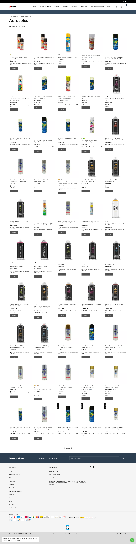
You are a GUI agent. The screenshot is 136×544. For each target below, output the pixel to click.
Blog (10, 501)
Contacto (74, 6)
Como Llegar (83, 6)
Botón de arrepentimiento (74, 533)
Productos (65, 6)
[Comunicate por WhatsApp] (132, 540)
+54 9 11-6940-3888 (54, 474)
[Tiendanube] (121, 534)
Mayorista (110, 6)
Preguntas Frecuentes (14, 498)
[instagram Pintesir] (123, 1)
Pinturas (22, 16)
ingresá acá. (65, 533)
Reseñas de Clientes (45, 6)
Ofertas (56, 6)
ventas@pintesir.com (54, 478)
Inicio (34, 6)
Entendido (18, 540)
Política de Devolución (15, 508)
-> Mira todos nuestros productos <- (68, 12)
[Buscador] (117, 7)
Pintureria (15, 16)
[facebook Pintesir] (125, 1)
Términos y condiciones (97, 6)
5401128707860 (53, 471)
